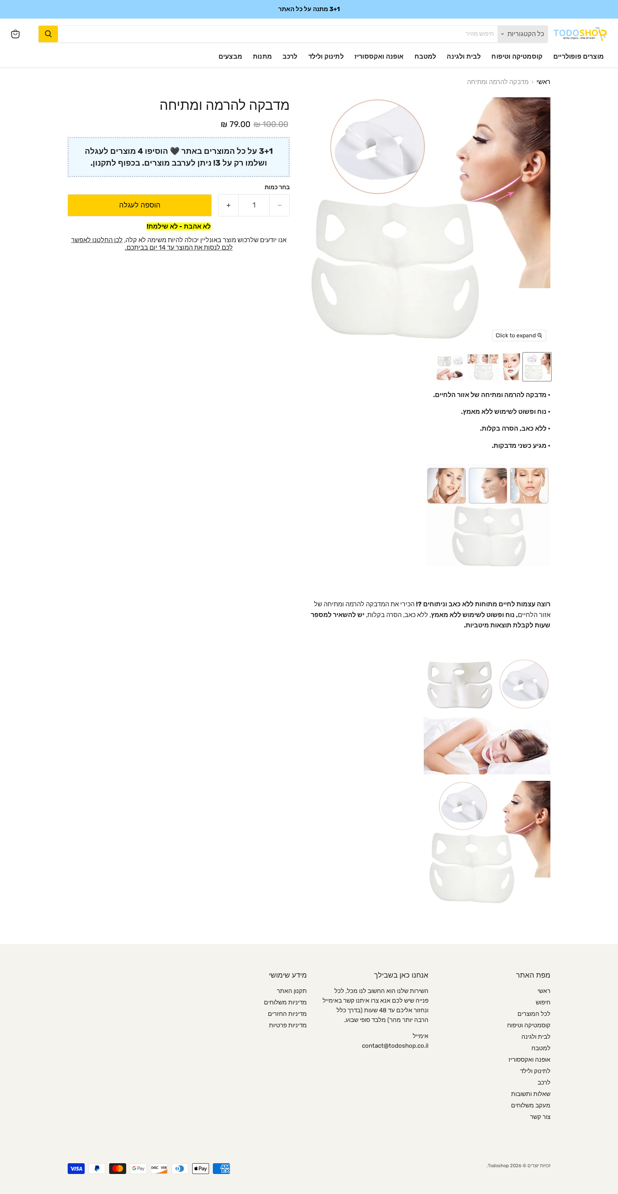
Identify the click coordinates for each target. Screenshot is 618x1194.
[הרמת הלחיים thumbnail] (483, 367)
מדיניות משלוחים (285, 1002)
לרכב (290, 56)
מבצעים (230, 56)
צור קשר (540, 1116)
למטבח (425, 56)
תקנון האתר (292, 990)
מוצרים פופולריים (578, 56)
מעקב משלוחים (530, 1105)
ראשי (543, 82)
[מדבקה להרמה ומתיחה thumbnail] (511, 367)
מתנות (262, 56)
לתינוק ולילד (326, 56)
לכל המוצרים (534, 1013)
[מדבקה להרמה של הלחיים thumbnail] (537, 367)
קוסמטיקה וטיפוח (517, 56)
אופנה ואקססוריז (379, 56)
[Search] (48, 34)
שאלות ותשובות (530, 1093)
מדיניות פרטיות (288, 1025)
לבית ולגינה (464, 56)
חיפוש (543, 1002)
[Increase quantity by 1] (228, 205)
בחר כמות (277, 187)
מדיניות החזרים (287, 1013)
